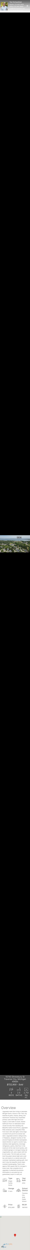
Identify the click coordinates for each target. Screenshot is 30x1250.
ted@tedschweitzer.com (17, 8)
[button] (3, 543)
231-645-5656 (19, 4)
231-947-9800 (18, 6)
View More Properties (16, 10)
